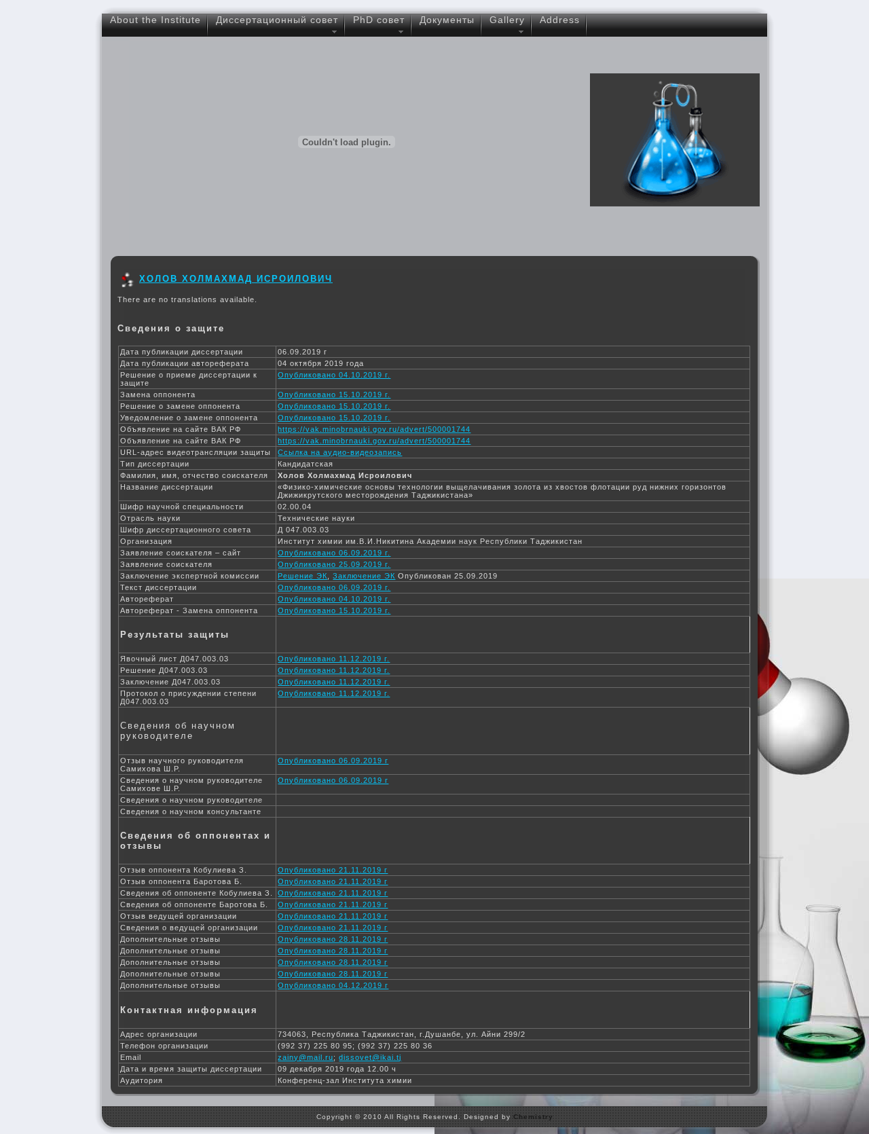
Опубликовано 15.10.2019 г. (334, 394)
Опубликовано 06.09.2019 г (333, 760)
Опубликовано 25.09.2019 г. (334, 564)
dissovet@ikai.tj (370, 1057)
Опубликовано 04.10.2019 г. (334, 375)
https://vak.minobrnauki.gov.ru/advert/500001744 (374, 429)
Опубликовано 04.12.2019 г (333, 985)
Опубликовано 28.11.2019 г (333, 939)
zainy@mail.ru (305, 1057)
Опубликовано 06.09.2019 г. (334, 553)
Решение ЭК (302, 576)
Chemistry (533, 1116)
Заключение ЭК (364, 576)
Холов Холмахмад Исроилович (236, 279)
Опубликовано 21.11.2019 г (333, 870)
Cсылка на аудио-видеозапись (340, 452)
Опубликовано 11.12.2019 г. (334, 659)
